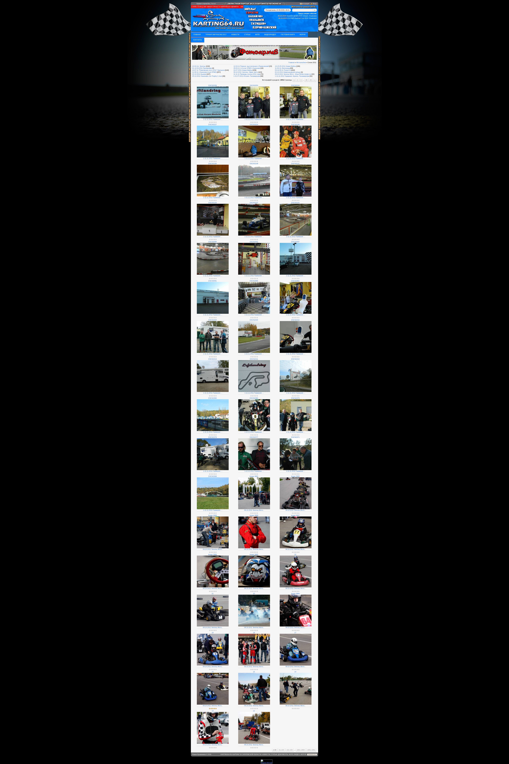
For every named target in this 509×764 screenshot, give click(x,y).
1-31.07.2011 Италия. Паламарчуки (247, 76)
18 (254, 633)
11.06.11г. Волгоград (282, 68)
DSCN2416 (295, 320)
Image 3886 (212, 554)
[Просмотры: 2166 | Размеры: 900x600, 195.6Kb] (295, 665)
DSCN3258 (212, 85)
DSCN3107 (254, 203)
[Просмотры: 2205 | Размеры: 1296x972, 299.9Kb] (213, 430)
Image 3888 (254, 515)
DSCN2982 (295, 281)
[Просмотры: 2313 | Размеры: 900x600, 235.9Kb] (213, 665)
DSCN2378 (212, 437)
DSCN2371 (295, 437)
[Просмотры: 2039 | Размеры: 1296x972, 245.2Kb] (213, 470)
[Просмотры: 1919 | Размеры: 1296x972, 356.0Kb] (254, 430)
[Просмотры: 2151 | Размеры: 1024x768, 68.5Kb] (254, 235)
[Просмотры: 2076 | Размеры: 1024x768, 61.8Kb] (295, 313)
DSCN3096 (212, 242)
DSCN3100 (295, 203)
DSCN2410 (295, 359)
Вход (314, 4)
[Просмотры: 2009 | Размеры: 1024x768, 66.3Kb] (213, 274)
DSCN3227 (212, 124)
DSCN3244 (295, 85)
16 (213, 672)
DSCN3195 (212, 164)
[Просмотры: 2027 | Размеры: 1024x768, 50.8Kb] (213, 157)
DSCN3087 (295, 242)
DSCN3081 (212, 281)
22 (295, 554)
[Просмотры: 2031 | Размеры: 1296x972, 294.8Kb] (213, 352)
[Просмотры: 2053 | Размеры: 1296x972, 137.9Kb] (254, 470)
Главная (291, 62)
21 (213, 594)
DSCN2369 (212, 476)
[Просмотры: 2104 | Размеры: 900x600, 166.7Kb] (254, 587)
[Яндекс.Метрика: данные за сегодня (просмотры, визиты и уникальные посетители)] (266, 761)
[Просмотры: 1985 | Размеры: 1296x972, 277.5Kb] (213, 509)
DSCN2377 (254, 437)
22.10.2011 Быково (199, 74)
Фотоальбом (301, 62)
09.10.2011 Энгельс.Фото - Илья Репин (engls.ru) (293, 74)
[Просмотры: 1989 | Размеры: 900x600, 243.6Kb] (295, 704)
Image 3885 (254, 554)
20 (254, 594)
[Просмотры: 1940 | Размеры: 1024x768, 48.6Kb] (213, 118)
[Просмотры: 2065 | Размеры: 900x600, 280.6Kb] (254, 743)
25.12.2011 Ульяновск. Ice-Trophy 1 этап (207, 76)
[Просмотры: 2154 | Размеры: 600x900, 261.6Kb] (295, 509)
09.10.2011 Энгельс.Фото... (254, 510)
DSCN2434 (212, 320)
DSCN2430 (254, 320)
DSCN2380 (254, 398)
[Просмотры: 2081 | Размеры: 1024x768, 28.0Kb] (213, 313)
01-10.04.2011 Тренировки (202, 68)
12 (254, 711)
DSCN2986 (254, 281)
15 (254, 672)
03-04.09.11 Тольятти (283, 70)
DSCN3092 (254, 242)
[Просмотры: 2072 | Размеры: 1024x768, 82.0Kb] (295, 118)
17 (295, 633)
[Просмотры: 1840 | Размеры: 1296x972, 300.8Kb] (295, 470)
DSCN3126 (212, 203)
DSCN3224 (254, 124)
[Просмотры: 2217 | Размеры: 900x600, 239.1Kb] (213, 704)
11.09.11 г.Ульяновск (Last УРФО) (204, 72)
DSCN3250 (254, 85)
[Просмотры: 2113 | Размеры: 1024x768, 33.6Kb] (295, 274)
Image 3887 (295, 515)
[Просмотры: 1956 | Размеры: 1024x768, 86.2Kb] (295, 157)
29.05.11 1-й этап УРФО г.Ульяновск (247, 68)
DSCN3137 (295, 164)
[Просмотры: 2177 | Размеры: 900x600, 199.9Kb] (295, 548)
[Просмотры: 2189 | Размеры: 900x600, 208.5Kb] (295, 587)
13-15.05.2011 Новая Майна (285, 66)
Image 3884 (295, 594)
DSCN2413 (212, 359)
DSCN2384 (212, 398)
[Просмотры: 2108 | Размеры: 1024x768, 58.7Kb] (254, 313)
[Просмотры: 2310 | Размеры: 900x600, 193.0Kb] (213, 626)
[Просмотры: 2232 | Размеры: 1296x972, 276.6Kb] (213, 391)
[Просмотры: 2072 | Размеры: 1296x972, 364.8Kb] (295, 430)
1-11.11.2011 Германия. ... (212, 119)
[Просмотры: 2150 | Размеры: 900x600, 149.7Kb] (213, 587)
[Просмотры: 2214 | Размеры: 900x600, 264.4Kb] (254, 704)
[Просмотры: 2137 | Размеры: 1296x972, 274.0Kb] (254, 352)
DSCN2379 (295, 398)
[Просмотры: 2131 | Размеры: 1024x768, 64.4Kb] (213, 196)
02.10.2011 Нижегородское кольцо (288, 72)
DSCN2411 (254, 359)
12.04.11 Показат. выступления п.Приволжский (251, 66)
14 (295, 672)
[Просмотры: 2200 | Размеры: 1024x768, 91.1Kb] (254, 196)
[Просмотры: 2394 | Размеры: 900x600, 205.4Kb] (254, 626)
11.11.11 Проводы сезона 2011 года (247, 74)
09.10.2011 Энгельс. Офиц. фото (246, 72)
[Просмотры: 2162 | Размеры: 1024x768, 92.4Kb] (295, 235)
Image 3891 (254, 476)
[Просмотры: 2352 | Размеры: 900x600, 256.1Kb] (213, 548)
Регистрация (304, 4)
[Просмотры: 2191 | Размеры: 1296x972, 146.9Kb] (295, 352)
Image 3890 (295, 476)
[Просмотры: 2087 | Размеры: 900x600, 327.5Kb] (254, 509)
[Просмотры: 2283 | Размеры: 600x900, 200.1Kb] (295, 626)
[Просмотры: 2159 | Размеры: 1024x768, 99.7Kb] (295, 196)
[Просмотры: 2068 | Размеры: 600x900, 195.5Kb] (254, 548)
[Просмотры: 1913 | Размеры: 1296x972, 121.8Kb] (254, 391)
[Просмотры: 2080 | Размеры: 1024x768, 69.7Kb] (254, 157)
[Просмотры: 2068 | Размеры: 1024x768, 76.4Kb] (254, 118)
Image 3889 (212, 515)
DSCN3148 (254, 164)
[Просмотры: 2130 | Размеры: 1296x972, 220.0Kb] (295, 391)
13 (213, 711)
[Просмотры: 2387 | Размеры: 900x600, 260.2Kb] (254, 665)
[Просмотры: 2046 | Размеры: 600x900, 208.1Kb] (213, 743)
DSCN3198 (295, 124)
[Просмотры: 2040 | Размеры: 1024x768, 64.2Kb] (213, 235)
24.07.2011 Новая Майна (243, 70)
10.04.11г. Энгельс (199, 66)
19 (213, 633)
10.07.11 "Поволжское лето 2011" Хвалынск (208, 70)
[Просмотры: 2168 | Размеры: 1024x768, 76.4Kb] (254, 274)
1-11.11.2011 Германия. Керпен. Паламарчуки (292, 76)
